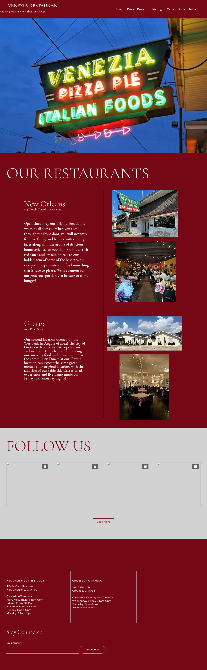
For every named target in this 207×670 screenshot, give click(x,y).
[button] (187, 9)
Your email (13, 643)
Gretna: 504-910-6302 (87, 580)
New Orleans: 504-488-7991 (25, 580)
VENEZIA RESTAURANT (34, 6)
